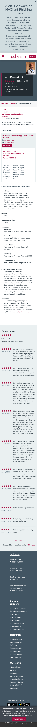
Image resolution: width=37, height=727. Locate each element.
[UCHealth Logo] (16, 554)
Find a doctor (15, 614)
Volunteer (13, 673)
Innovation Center (16, 679)
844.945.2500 (17, 590)
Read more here (23, 312)
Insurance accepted (17, 623)
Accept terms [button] (19, 719)
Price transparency (17, 629)
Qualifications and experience (12, 114)
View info (7, 145)
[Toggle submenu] (3, 56)
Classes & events (16, 642)
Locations (4, 112)
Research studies (16, 648)
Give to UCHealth (16, 676)
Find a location (15, 617)
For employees (15, 651)
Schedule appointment (18, 611)
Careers (13, 670)
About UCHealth (16, 667)
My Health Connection (18, 608)
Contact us (14, 688)
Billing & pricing (15, 626)
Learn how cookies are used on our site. (18, 715)
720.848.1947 (9, 142)
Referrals (13, 645)
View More (18, 541)
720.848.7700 (9, 140)
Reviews (4, 116)
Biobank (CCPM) (16, 685)
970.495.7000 (17, 571)
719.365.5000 (17, 579)
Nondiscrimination (16, 682)
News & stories (15, 657)
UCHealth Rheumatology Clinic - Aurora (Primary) (18, 136)
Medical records (16, 639)
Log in (32, 56)
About (3, 110)
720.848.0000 (17, 562)
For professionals (16, 654)
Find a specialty (15, 620)
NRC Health (31, 545)
